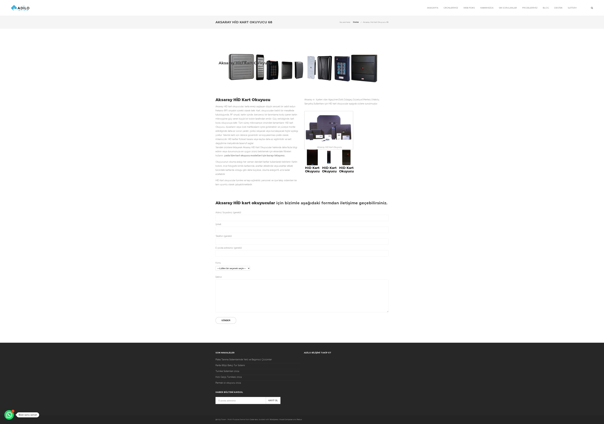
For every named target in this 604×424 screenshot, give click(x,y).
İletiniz (218, 277)
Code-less (254, 419)
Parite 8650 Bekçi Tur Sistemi (230, 365)
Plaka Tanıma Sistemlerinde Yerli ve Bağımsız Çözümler (243, 359)
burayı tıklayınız (276, 155)
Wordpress (274, 419)
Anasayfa (432, 7)
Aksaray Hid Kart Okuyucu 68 (376, 22)
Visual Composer (286, 419)
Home (356, 22)
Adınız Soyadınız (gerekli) (228, 212)
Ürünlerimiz (451, 7)
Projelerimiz (529, 7)
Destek (558, 7)
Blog (546, 7)
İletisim (572, 7)
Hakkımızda (486, 7)
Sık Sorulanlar (508, 7)
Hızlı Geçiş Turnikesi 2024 (228, 377)
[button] (9, 415)
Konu (218, 263)
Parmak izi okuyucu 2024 (228, 383)
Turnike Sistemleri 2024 (227, 371)
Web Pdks (469, 7)
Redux (299, 419)
